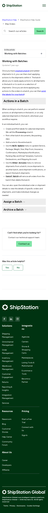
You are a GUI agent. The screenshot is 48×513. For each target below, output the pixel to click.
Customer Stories (6, 430)
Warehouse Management (7, 367)
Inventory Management (7, 359)
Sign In (24, 435)
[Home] (12, 5)
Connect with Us (27, 429)
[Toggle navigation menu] (44, 5)
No (18, 267)
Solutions (7, 325)
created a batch (22, 71)
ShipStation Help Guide (30, 20)
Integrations (27, 327)
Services (5, 403)
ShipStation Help (9, 20)
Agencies (25, 337)
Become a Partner (26, 380)
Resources (7, 411)
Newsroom (6, 419)
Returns (5, 382)
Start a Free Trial (27, 421)
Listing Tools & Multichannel (28, 364)
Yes (7, 267)
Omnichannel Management (7, 343)
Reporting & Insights (7, 388)
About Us (7, 452)
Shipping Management (7, 335)
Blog (4, 424)
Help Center (7, 437)
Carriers (25, 342)
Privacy (12, 506)
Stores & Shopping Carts (26, 349)
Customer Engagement (7, 375)
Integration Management (7, 396)
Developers (6, 465)
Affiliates (5, 470)
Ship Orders (10, 24)
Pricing (25, 411)
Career (5, 460)
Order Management (7, 351)
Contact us (24, 244)
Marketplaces (27, 358)
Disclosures (21, 506)
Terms (5, 506)
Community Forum (7, 443)
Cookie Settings (33, 506)
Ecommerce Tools (27, 372)
